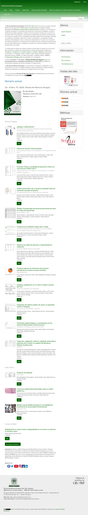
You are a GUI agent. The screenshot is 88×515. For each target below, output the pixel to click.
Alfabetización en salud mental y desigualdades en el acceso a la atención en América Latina (30, 430)
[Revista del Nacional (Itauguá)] (12, 466)
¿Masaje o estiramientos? (34, 128)
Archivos (17, 10)
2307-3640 (31, 26)
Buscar (81, 19)
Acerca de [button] (7, 14)
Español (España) (66, 32)
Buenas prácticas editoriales (39, 10)
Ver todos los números (12, 444)
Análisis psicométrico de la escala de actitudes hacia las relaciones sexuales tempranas (36, 190)
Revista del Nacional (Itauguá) (11, 6)
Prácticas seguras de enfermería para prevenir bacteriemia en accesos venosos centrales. (33, 270)
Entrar (85, 2)
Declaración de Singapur (13, 57)
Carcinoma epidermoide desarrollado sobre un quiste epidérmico (35, 390)
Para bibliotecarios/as (67, 64)
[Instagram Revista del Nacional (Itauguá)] (20, 466)
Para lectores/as (65, 57)
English (63, 35)
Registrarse (77, 2)
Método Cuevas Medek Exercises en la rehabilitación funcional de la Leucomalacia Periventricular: (35, 407)
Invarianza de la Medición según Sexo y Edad (34, 228)
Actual (11, 10)
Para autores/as (65, 60)
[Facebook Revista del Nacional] (8, 466)
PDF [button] (19, 143)
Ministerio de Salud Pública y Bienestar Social (26, 29)
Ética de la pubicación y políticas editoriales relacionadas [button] (65, 10)
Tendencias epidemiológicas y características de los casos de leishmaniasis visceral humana (34, 325)
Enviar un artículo (66, 43)
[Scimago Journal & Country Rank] (68, 126)
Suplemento (26, 10)
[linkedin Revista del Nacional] (26, 466)
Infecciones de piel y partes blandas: (36, 150)
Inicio (5, 10)
